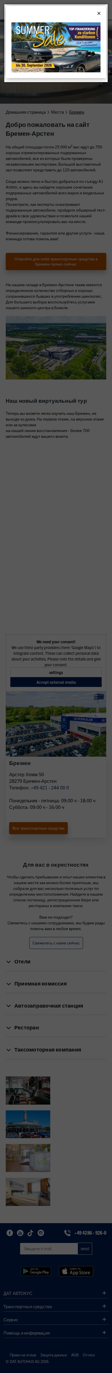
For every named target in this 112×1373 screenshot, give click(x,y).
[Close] (98, 13)
